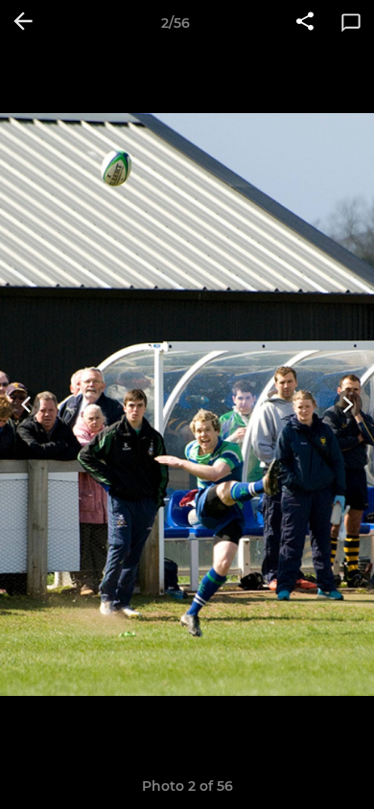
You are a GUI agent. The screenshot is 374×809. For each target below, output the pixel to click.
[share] (304, 23)
